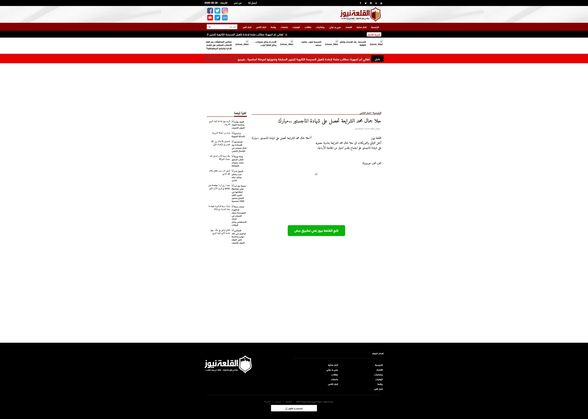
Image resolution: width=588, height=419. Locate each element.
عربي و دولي (335, 27)
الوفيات (296, 27)
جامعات (284, 27)
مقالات (308, 27)
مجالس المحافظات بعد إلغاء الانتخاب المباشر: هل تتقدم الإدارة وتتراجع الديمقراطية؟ (219, 44)
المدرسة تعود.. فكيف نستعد (311, 43)
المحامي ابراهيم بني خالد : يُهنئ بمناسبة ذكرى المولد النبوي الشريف (220, 233)
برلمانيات (320, 27)
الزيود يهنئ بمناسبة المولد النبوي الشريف (219, 123)
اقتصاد (348, 27)
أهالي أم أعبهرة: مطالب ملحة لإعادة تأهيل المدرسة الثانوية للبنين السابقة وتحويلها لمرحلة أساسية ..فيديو (238, 34)
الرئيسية (375, 27)
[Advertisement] (294, 84)
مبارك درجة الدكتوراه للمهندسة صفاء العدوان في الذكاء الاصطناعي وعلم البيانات (219, 209)
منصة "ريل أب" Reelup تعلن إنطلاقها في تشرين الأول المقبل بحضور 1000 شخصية (219, 188)
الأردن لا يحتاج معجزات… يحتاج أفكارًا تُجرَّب (264, 43)
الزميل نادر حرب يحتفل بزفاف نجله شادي (219, 172)
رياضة (273, 27)
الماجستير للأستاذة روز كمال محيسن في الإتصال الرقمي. (220, 143)
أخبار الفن (247, 27)
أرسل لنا (252, 2)
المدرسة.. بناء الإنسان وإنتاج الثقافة (353, 43)
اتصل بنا (267, 401)
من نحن (238, 2)
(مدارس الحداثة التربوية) (221, 133)
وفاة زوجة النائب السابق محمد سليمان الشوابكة (220, 158)
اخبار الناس (261, 27)
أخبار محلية (362, 27)
